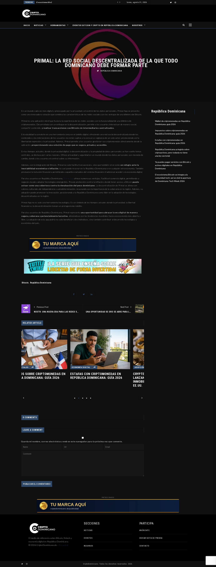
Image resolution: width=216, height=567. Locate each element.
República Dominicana (111, 71)
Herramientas (58, 25)
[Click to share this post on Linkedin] (91, 294)
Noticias (38, 25)
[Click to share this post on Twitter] (83, 294)
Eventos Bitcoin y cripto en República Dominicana (100, 25)
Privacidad (63, 545)
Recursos (88, 546)
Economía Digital (32, 367)
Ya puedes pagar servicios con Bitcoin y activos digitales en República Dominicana (173, 165)
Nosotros (137, 25)
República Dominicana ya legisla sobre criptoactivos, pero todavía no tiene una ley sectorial (172, 152)
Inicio (27, 25)
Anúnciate (144, 530)
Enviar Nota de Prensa (151, 538)
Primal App (68, 178)
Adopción (91, 367)
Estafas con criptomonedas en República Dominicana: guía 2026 (47, 376)
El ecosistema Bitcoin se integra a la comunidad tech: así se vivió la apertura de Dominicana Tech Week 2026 (173, 177)
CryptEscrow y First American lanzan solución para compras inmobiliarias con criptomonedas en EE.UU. (114, 379)
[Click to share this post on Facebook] (73, 294)
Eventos (88, 538)
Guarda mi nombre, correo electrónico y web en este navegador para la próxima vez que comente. (72, 441)
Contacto (144, 546)
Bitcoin (25, 283)
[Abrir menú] (190, 25)
